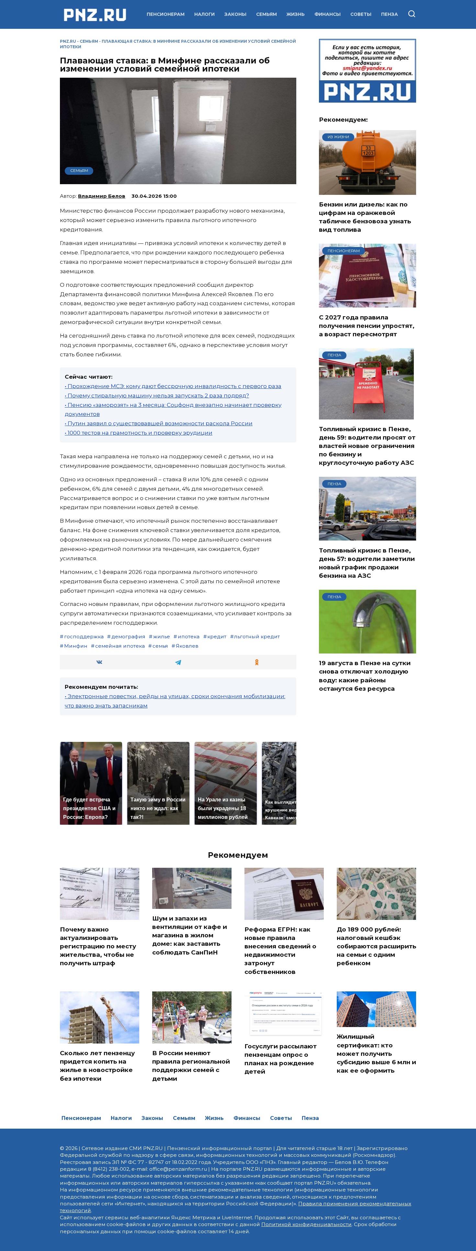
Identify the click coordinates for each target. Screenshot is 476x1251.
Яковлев (187, 646)
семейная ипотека (120, 646)
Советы (360, 14)
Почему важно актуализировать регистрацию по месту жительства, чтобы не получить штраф (98, 946)
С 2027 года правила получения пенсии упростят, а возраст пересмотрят (366, 325)
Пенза (389, 14)
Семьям (266, 14)
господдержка (84, 636)
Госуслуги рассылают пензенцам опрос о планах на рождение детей (280, 1058)
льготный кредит (257, 636)
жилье (161, 636)
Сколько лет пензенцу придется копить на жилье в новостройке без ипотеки (97, 1065)
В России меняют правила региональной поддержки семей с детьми (191, 1065)
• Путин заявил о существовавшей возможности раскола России (159, 423)
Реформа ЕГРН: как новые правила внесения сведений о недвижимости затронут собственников (280, 951)
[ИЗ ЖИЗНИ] (367, 190)
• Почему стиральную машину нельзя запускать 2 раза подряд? (157, 395)
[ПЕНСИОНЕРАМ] (367, 303)
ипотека (188, 636)
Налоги (204, 14)
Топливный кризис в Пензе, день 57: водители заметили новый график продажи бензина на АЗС (367, 562)
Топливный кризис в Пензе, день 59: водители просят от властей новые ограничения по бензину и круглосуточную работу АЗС (367, 446)
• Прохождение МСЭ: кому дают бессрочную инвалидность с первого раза (173, 386)
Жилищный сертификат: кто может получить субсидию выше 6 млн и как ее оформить (376, 1053)
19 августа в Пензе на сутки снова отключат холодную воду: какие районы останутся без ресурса (365, 675)
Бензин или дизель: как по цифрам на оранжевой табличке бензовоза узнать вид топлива (365, 217)
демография (128, 636)
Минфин (75, 646)
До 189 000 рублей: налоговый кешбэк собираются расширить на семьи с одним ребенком (376, 946)
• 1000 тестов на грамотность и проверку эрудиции (138, 433)
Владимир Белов (101, 196)
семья (160, 646)
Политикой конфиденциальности (306, 1224)
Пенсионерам (166, 14)
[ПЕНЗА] (366, 415)
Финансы (327, 14)
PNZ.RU (68, 41)
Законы (235, 14)
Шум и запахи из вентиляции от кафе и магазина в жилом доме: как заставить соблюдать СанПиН (189, 935)
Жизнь (296, 14)
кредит (216, 636)
